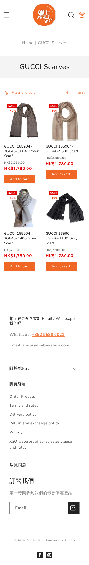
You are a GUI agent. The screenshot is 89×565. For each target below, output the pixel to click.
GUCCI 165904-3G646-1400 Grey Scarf (24, 208)
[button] (6, 14)
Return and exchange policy (34, 423)
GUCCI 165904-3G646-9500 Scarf (65, 121)
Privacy (16, 432)
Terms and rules (23, 405)
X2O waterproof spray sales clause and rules (40, 444)
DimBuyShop (36, 540)
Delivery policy (23, 414)
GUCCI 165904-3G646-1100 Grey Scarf (65, 208)
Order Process (22, 396)
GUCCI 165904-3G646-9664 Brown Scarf (24, 121)
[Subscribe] (73, 508)
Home (27, 43)
